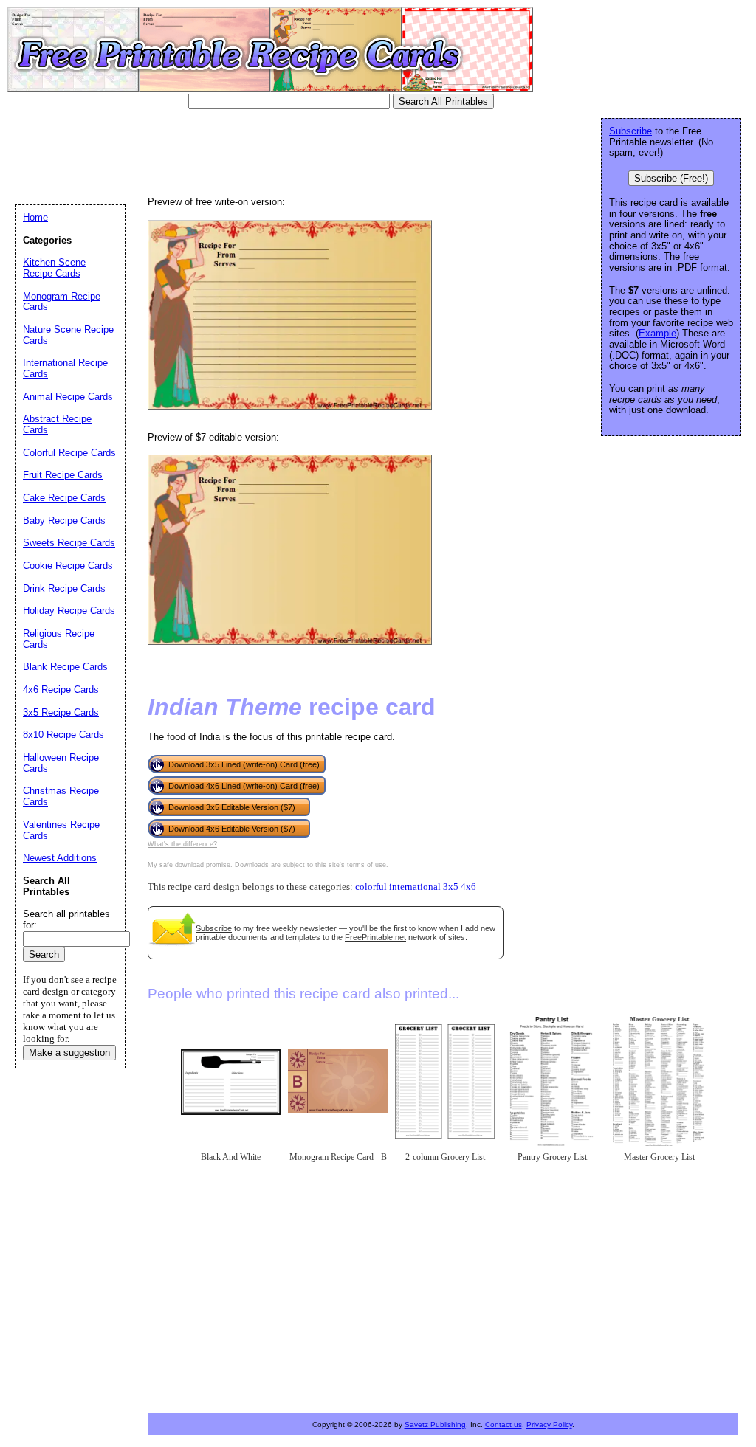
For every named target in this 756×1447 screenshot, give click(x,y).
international (415, 887)
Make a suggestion (69, 1052)
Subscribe (214, 928)
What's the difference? (182, 844)
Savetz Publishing (435, 1424)
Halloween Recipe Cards (61, 763)
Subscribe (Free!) (671, 178)
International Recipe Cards (65, 368)
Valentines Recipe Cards (61, 830)
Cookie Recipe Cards (68, 565)
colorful (371, 887)
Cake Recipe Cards (64, 497)
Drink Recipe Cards (64, 588)
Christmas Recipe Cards (61, 796)
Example (657, 333)
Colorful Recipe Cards (69, 452)
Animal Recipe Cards (68, 396)
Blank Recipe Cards (65, 666)
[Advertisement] (283, 151)
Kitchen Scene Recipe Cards (54, 268)
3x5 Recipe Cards (61, 712)
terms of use (366, 864)
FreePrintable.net (375, 937)
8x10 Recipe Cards (63, 734)
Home (35, 217)
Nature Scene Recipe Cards (68, 335)
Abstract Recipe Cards (57, 424)
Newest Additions (60, 857)
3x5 (450, 887)
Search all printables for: (66, 919)
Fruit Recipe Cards (63, 474)
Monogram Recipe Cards (61, 302)
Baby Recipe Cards (64, 520)
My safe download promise (189, 864)
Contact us (503, 1424)
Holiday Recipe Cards (69, 610)
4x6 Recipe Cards (61, 689)
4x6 (468, 887)
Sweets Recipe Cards (69, 542)
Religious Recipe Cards (58, 639)
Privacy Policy (549, 1424)
